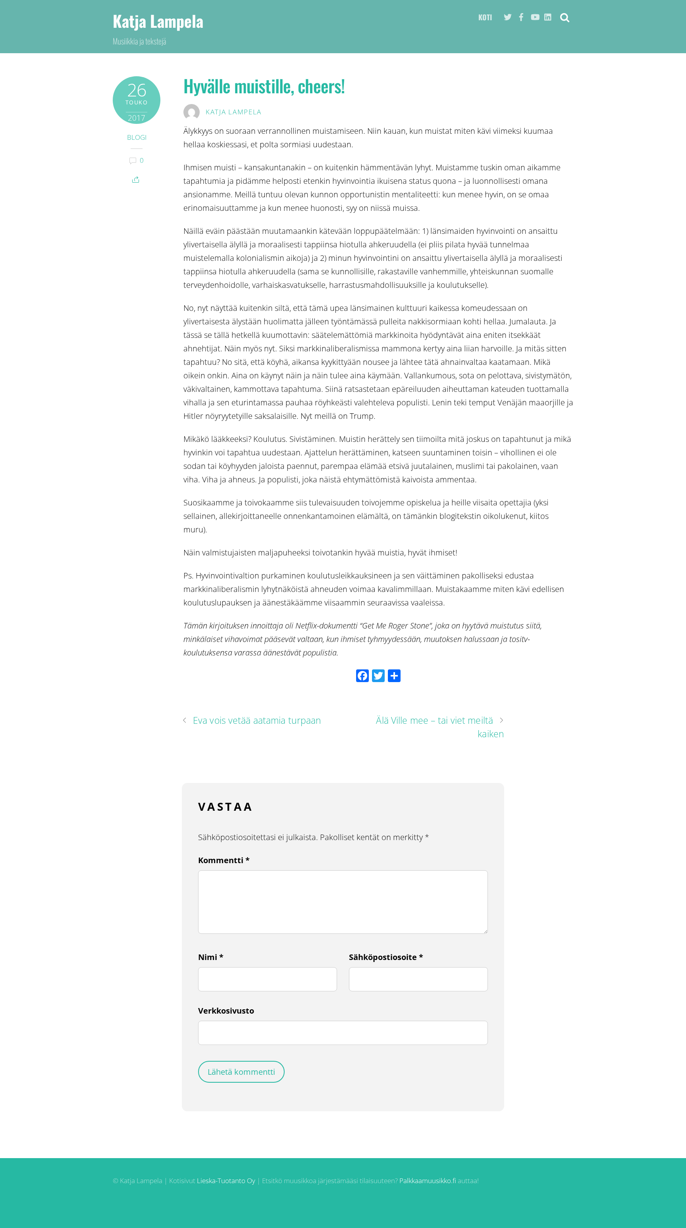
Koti (485, 17)
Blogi (136, 137)
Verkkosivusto (226, 1010)
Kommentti (224, 860)
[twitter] (507, 15)
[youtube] (534, 15)
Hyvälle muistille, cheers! (264, 85)
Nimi (211, 957)
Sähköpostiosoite (386, 957)
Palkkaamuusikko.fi (427, 1180)
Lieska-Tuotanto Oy (226, 1180)
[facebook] (521, 15)
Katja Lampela (234, 111)
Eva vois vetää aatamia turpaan (257, 720)
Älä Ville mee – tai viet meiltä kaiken (440, 727)
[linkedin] (548, 15)
